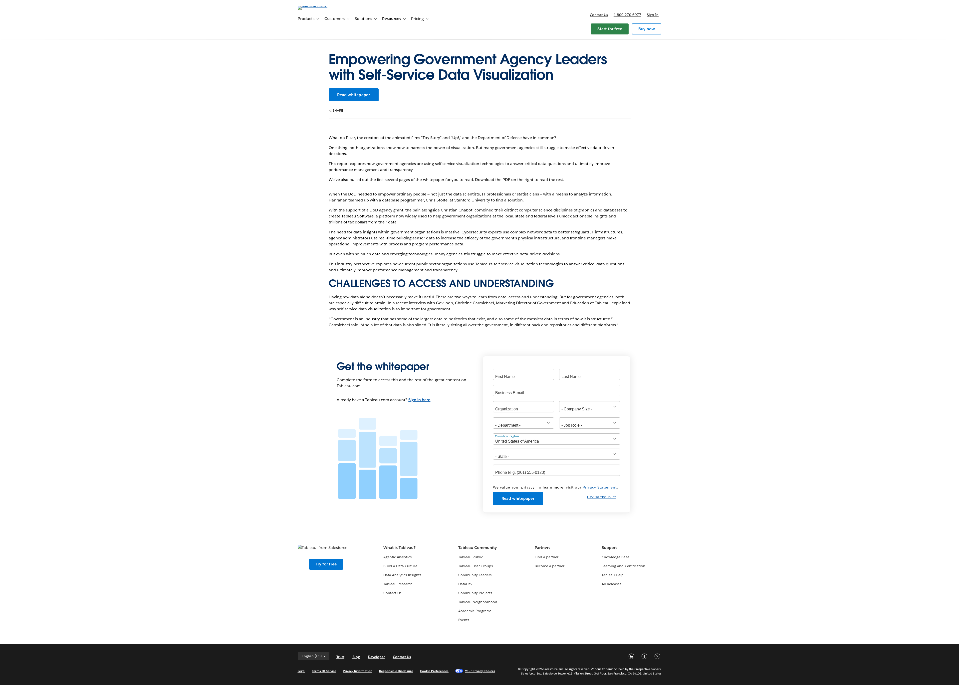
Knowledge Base (615, 557)
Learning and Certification (623, 566)
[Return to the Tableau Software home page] (319, 5)
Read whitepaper (353, 94)
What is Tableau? (399, 547)
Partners (542, 547)
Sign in (653, 14)
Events (463, 620)
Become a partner (549, 566)
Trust (340, 657)
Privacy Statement (600, 487)
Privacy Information (357, 671)
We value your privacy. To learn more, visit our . (555, 487)
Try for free (326, 564)
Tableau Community (477, 547)
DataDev (465, 584)
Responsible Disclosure (396, 671)
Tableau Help (613, 575)
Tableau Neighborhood (477, 602)
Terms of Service (324, 671)
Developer (376, 657)
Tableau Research (398, 584)
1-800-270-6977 (627, 14)
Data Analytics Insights (402, 575)
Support (609, 547)
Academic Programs (474, 611)
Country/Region (507, 436)
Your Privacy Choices (480, 671)
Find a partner (546, 557)
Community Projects (475, 593)
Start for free (609, 28)
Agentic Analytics (397, 557)
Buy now (646, 28)
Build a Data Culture (400, 566)
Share (337, 110)
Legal (301, 671)
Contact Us (392, 593)
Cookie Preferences (434, 671)
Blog (356, 657)
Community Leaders (474, 575)
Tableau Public (470, 557)
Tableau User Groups (475, 566)
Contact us (599, 14)
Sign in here (419, 399)
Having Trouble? (601, 497)
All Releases (611, 584)
